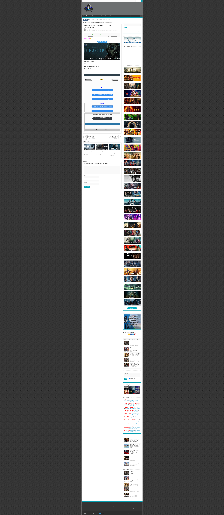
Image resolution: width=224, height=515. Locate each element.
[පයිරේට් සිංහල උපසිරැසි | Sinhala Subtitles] (88, 8)
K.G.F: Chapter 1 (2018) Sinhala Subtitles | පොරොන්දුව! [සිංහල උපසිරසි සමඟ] (135, 359)
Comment (86, 164)
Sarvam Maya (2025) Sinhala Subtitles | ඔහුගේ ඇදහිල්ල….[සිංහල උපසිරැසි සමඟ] (135, 463)
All (86, 22)
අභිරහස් (90, 30)
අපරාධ (88, 30)
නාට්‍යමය (104, 30)
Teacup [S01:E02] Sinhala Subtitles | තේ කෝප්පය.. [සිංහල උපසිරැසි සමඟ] (113, 137)
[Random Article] (141, 16)
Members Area (119, 15)
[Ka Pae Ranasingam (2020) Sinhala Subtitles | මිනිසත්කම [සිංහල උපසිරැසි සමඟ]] (126, 392)
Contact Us (139, 513)
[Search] (142, 1)
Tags (137, 339)
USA (93, 61)
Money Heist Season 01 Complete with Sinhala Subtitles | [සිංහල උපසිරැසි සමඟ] (135, 364)
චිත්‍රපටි (91, 15)
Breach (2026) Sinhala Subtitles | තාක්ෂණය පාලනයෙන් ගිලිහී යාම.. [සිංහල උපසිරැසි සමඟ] (113, 152)
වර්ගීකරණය (97, 15)
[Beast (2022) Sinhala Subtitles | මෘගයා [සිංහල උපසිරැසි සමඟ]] (126, 355)
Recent (125, 339)
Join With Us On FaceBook (102, 41)
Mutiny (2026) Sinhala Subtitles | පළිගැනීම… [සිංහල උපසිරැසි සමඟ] (99, 19)
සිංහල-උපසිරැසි (88, 31)
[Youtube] (141, 3)
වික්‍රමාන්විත (110, 30)
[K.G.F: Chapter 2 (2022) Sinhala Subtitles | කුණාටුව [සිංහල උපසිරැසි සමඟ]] (126, 343)
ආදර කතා (95, 30)
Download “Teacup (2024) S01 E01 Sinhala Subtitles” (102, 118)
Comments (133, 339)
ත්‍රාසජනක (101, 30)
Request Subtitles (127, 15)
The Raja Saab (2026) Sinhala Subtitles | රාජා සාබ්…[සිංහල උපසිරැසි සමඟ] (135, 457)
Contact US (133, 15)
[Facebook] (139, 3)
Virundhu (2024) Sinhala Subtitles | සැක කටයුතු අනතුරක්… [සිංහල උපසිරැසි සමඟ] (90, 137)
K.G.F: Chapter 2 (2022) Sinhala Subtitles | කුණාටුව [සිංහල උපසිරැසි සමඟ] (135, 342)
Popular (129, 339)
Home (83, 16)
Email (85, 178)
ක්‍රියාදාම (99, 30)
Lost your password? (127, 380)
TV (87, 15)
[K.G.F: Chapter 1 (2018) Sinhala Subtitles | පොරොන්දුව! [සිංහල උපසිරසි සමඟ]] (126, 360)
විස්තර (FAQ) (112, 15)
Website (85, 182)
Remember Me (132, 378)
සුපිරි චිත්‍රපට (107, 15)
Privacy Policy (126, 513)
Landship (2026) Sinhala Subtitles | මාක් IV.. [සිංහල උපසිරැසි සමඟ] (101, 152)
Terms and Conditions (133, 513)
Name (85, 175)
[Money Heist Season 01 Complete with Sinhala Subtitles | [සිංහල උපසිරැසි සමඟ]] (126, 365)
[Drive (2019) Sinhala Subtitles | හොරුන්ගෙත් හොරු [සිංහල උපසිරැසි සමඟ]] (137, 392)
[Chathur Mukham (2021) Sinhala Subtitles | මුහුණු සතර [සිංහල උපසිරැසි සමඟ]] (132, 392)
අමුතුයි (93, 30)
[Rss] (138, 3)
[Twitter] (140, 3)
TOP (102, 15)
